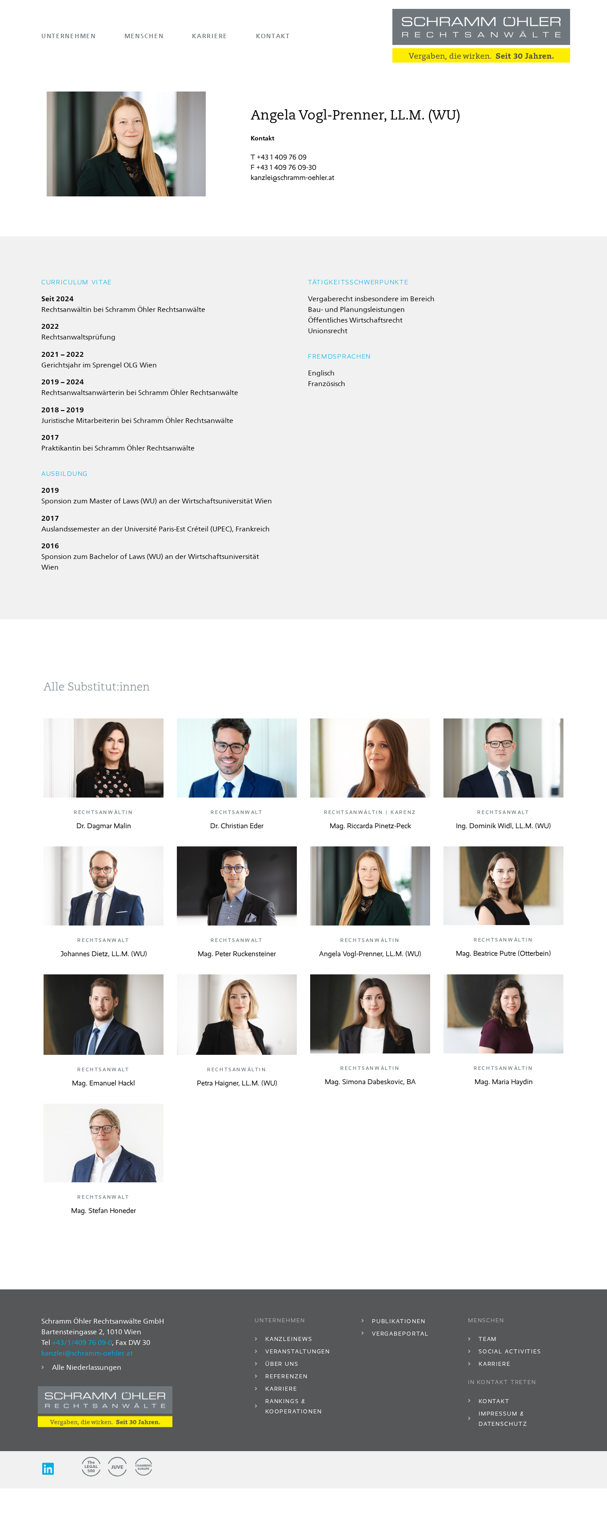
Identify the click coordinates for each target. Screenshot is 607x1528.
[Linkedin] (48, 1469)
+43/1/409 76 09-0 (82, 1342)
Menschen (144, 36)
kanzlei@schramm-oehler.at (292, 177)
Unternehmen (68, 36)
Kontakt (273, 36)
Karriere (210, 36)
